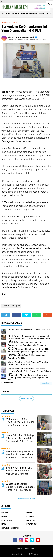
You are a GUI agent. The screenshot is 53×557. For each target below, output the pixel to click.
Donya (4, 516)
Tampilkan (45, 383)
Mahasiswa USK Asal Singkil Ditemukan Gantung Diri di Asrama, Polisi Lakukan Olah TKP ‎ (20, 424)
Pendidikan (31, 524)
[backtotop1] (50, 554)
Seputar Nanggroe (29, 14)
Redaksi (19, 549)
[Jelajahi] (49, 4)
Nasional (30, 520)
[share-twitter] (26, 315)
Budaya (4, 512)
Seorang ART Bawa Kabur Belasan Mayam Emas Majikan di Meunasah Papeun (19, 472)
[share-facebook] (16, 315)
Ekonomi (15, 14)
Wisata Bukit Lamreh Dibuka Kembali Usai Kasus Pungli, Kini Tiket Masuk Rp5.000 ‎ (20, 488)
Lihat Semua (26, 398)
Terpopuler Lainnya (26, 499)
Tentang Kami (29, 549)
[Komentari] (47, 315)
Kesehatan (43, 14)
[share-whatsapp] (36, 315)
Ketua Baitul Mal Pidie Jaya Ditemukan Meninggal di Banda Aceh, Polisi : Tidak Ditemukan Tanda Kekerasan (20, 441)
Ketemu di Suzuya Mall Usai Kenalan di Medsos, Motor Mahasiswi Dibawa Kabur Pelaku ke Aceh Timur (20, 456)
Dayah (29, 512)
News (8, 14)
